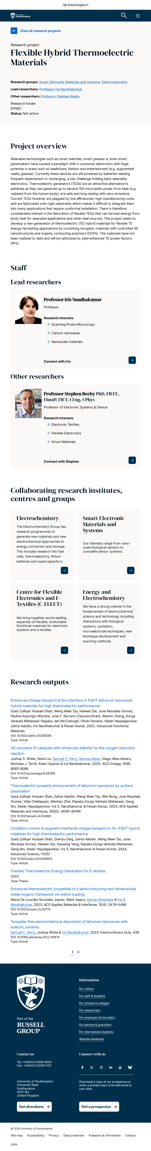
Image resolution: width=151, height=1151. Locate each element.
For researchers (89, 1010)
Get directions (31, 1106)
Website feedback (91, 1039)
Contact (130, 1135)
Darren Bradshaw (100, 900)
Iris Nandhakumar (75, 932)
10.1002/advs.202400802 (34, 859)
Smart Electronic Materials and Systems (69, 82)
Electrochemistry (115, 82)
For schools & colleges (94, 1003)
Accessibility (35, 1135)
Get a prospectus (96, 1106)
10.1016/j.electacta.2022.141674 (38, 937)
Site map (17, 1135)
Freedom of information (105, 1135)
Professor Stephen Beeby (60, 96)
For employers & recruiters (97, 1017)
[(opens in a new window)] (82, 1067)
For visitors (86, 989)
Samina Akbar (89, 759)
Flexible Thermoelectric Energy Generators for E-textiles (58, 871)
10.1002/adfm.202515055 (34, 735)
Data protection (74, 1135)
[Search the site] (124, 16)
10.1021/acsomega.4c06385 (36, 773)
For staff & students (92, 996)
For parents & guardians (95, 1024)
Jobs (14, 1144)
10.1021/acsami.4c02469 (34, 816)
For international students (96, 1032)
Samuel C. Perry (65, 759)
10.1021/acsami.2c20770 (33, 909)
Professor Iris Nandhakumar (60, 89)
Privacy (54, 1135)
